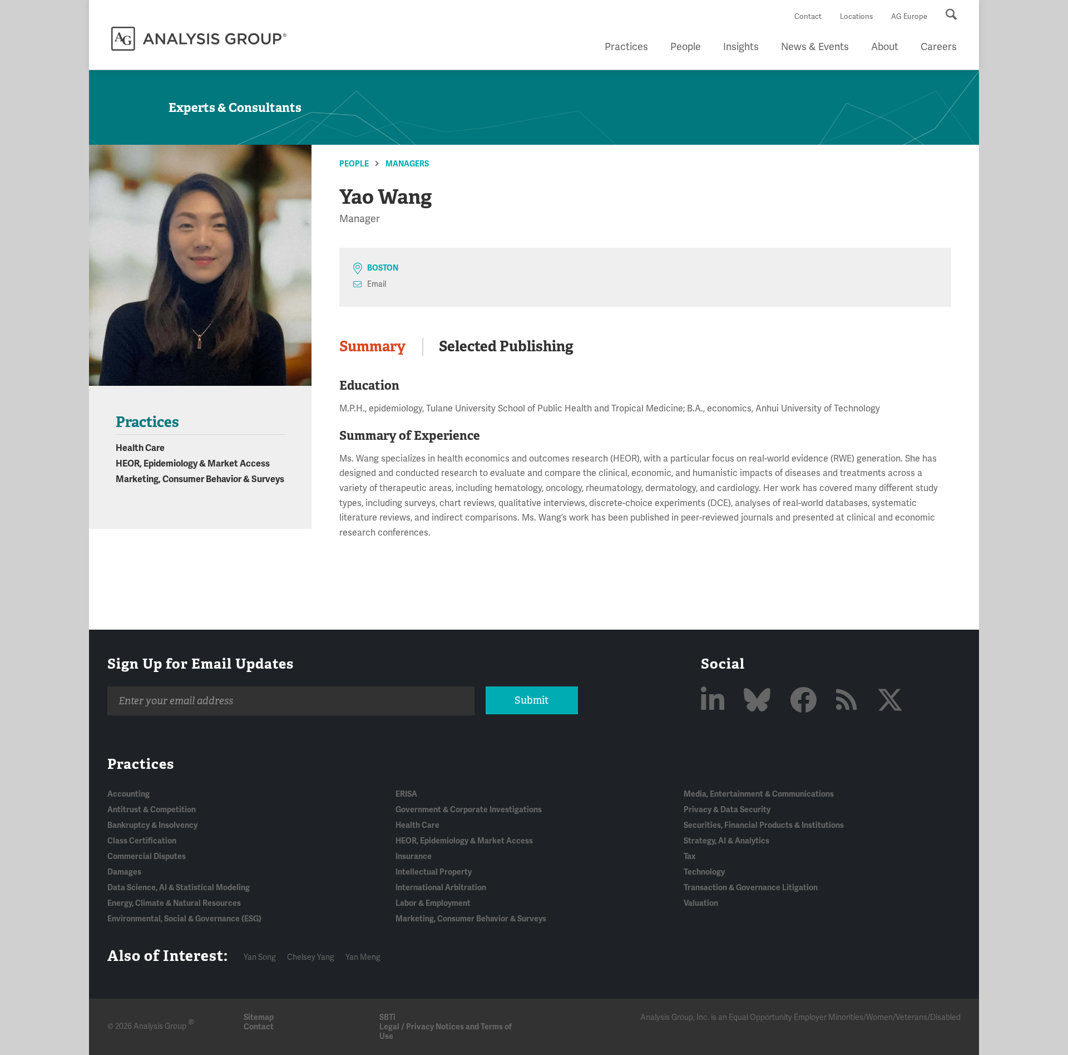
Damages (124, 872)
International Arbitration (440, 887)
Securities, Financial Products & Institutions (764, 825)
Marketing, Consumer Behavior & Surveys (200, 479)
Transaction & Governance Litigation (751, 887)
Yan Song (260, 957)
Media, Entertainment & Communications (759, 794)
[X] (890, 701)
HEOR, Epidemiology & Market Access (193, 463)
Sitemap (259, 1017)
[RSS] (849, 701)
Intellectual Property (433, 872)
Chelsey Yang (310, 957)
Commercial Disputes (146, 856)
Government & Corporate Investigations (468, 809)
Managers (407, 164)
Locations (856, 16)
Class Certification (141, 841)
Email (376, 284)
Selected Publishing (506, 346)
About (884, 47)
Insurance (413, 856)
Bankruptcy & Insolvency (152, 825)
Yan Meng (362, 957)
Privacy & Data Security (727, 809)
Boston (382, 268)
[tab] (380, 347)
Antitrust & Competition (151, 809)
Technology (704, 872)
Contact (808, 16)
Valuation (701, 903)
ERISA (406, 794)
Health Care (140, 448)
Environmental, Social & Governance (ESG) (184, 919)
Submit (531, 700)
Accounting (128, 794)
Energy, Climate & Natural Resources (174, 903)
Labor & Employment (433, 903)
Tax (689, 856)
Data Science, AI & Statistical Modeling (178, 887)
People (685, 47)
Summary (372, 346)
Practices (626, 47)
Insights (741, 47)
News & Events (815, 47)
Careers (939, 47)
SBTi (387, 1017)
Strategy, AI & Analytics (726, 841)
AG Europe (909, 16)
